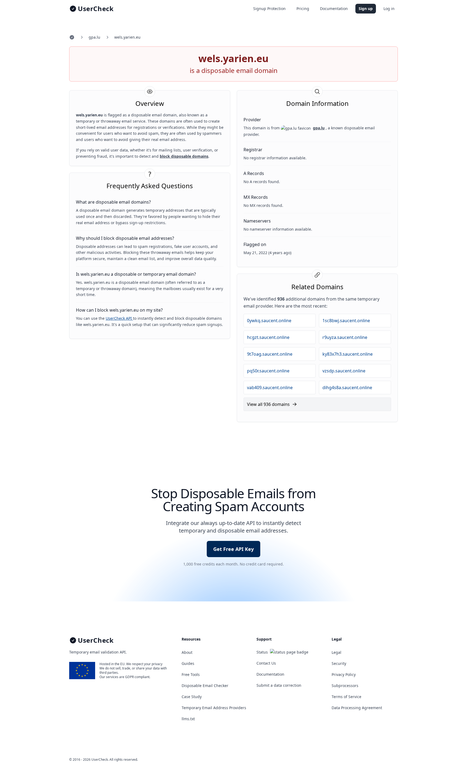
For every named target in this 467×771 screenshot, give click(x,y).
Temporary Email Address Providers (214, 707)
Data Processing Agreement (357, 707)
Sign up (366, 8)
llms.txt (188, 718)
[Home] (72, 37)
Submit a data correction (278, 685)
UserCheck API (119, 318)
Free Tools (191, 674)
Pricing (302, 8)
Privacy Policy (344, 674)
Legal (336, 652)
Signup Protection (269, 8)
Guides (188, 663)
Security (339, 663)
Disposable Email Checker (205, 685)
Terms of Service (346, 696)
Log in (389, 8)
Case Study (192, 696)
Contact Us (266, 663)
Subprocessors (345, 685)
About (187, 652)
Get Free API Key (233, 549)
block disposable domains (184, 156)
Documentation (334, 8)
